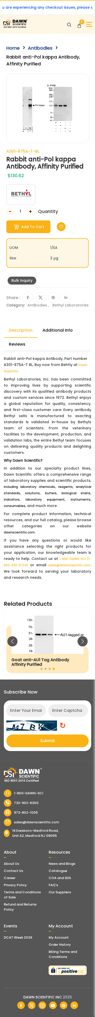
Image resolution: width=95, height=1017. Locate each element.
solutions (32, 493)
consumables (14, 506)
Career (9, 877)
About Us (11, 863)
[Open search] (69, 24)
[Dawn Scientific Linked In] (74, 1005)
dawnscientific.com (19, 532)
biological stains (76, 493)
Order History (60, 944)
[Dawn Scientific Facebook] (21, 1005)
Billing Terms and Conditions (63, 954)
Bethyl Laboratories (70, 305)
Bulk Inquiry (21, 280)
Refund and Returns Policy (20, 907)
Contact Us (13, 870)
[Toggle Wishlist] (61, 226)
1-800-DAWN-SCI (28, 793)
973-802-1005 (26, 812)
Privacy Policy (15, 885)
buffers (50, 493)
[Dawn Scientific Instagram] (42, 1005)
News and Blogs (62, 863)
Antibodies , (38, 305)
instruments (80, 499)
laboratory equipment (45, 499)
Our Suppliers (60, 892)
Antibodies (40, 48)
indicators (12, 499)
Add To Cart (32, 226)
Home (13, 48)
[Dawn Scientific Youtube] (53, 1005)
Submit (47, 741)
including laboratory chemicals (29, 487)
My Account (59, 937)
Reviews (17, 344)
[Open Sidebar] (89, 24)
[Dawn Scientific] (15, 27)
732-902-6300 (26, 802)
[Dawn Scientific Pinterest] (63, 1005)
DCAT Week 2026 (18, 937)
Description (20, 330)
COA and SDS (60, 877)
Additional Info (58, 330)
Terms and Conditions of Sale (22, 895)
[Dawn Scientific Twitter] (31, 1005)
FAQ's (53, 885)
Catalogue (58, 870)
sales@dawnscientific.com (69, 565)
